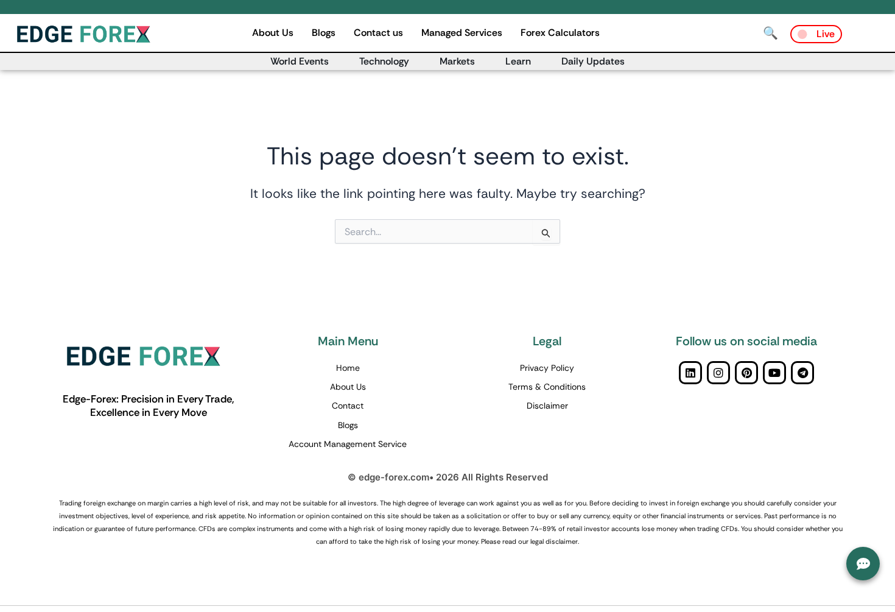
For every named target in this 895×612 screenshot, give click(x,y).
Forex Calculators (560, 32)
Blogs (323, 32)
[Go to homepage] (96, 34)
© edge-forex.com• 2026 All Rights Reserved (448, 477)
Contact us (378, 32)
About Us (272, 32)
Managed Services (461, 32)
